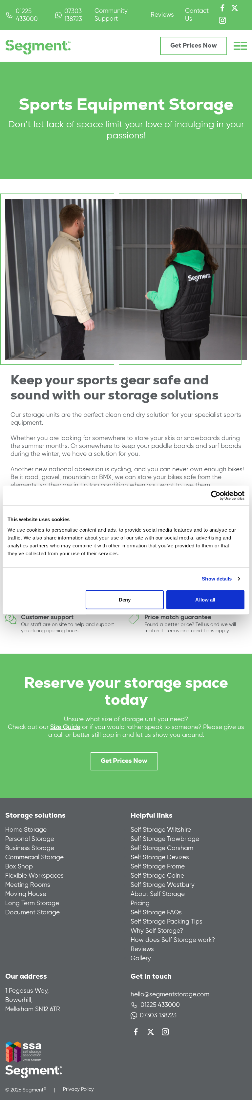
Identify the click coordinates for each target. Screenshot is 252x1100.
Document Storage (32, 912)
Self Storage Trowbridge (165, 839)
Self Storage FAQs (156, 912)
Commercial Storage (34, 857)
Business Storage (29, 848)
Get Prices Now (193, 46)
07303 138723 (73, 15)
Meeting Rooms (27, 884)
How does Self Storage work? (173, 940)
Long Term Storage (32, 903)
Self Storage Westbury (163, 884)
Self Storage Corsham (162, 848)
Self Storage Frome (158, 866)
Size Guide (65, 727)
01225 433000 (27, 15)
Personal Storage (29, 839)
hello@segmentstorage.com (170, 994)
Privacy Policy (78, 1089)
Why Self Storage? (157, 930)
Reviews (162, 14)
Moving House (25, 894)
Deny (125, 599)
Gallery (141, 958)
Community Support (111, 14)
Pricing (140, 903)
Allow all (205, 599)
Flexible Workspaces (34, 875)
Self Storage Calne (157, 875)
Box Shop (19, 866)
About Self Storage (158, 894)
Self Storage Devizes (160, 857)
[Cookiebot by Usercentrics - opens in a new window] (215, 495)
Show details (217, 578)
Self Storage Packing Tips (166, 921)
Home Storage (26, 829)
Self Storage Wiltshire (161, 829)
